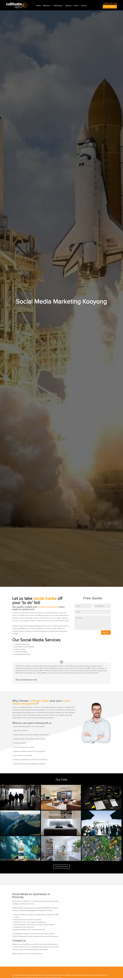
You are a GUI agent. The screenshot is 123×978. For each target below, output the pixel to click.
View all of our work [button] (61, 866)
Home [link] (38, 6)
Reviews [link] (69, 6)
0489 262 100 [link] (110, 3)
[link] (16, 8)
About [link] (76, 6)
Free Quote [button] (109, 6)
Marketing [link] (58, 6)
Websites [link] (46, 6)
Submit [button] (106, 632)
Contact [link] (84, 6)
